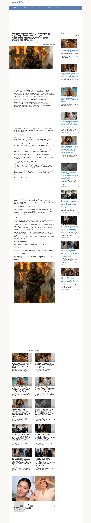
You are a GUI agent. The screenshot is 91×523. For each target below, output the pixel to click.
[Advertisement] (45, 20)
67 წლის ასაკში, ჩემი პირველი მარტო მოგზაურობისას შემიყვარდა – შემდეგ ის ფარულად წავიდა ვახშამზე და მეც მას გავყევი (22, 389)
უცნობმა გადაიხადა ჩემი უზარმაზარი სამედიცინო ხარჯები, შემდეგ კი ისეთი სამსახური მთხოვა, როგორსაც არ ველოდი (44, 389)
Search (62, 33)
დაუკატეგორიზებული (28, 7)
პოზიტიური (38, 7)
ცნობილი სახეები (48, 7)
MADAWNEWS (17, 2)
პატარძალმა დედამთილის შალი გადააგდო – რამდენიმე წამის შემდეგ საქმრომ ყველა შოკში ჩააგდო (21, 365)
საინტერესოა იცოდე (59, 7)
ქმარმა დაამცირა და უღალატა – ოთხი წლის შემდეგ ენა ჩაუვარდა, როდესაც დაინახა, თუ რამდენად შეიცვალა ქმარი (44, 365)
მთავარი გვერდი (17, 7)
